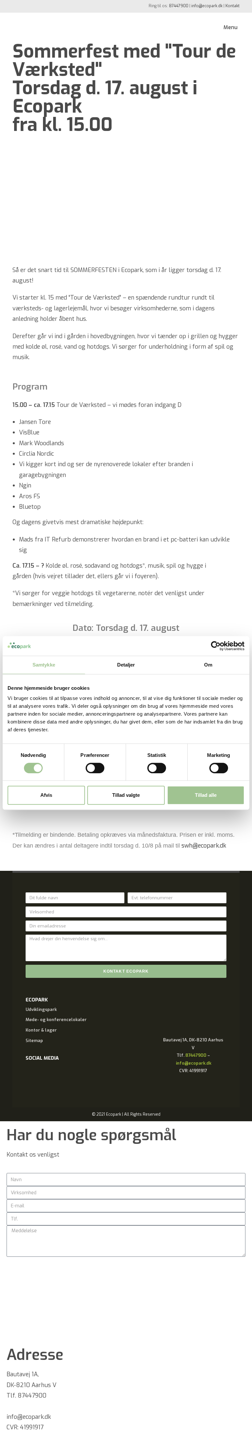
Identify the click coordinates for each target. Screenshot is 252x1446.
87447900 (178, 6)
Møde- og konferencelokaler (56, 1019)
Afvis (46, 795)
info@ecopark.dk (206, 6)
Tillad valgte (126, 795)
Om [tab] (208, 665)
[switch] (95, 768)
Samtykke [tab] (43, 665)
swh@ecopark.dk (203, 846)
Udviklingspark (41, 1009)
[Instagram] (73, 1076)
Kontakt (232, 6)
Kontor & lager (41, 1030)
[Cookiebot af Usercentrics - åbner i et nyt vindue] (215, 646)
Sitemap (34, 1040)
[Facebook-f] (34, 1076)
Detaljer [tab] (126, 665)
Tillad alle (206, 795)
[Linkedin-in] (53, 1076)
